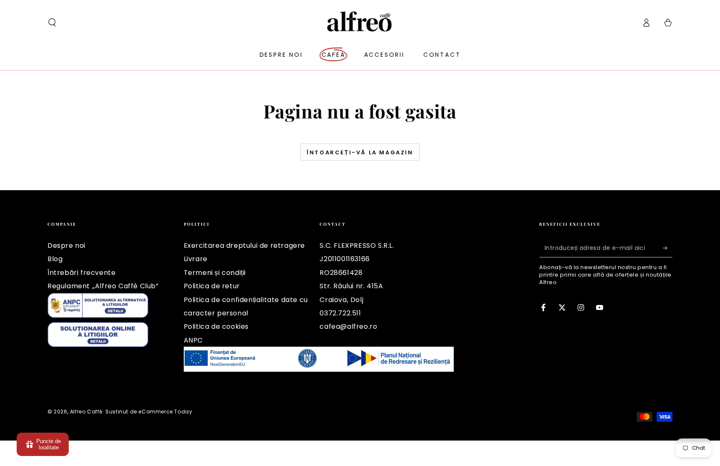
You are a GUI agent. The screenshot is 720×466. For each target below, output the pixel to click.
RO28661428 (341, 272)
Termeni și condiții (215, 272)
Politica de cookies (216, 326)
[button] (52, 22)
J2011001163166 (345, 259)
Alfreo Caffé (86, 411)
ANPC (193, 340)
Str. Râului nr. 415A (351, 286)
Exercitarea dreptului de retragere (244, 245)
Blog (55, 259)
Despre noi (66, 245)
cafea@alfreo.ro (348, 326)
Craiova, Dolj (341, 300)
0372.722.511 (340, 313)
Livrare (196, 259)
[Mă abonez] (667, 248)
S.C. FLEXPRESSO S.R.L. (357, 245)
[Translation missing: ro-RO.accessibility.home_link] (360, 22)
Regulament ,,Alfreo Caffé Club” (103, 286)
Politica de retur (212, 286)
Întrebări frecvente (81, 272)
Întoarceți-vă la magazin (360, 152)
